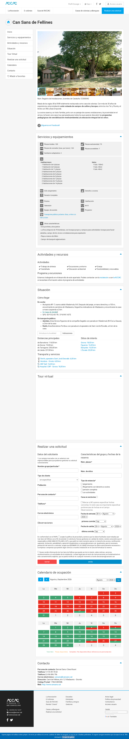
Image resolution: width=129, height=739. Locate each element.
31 (44, 615)
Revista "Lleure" (51, 704)
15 (104, 602)
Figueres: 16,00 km (88, 345)
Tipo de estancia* (88, 481)
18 (56, 606)
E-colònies (28, 11)
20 (80, 606)
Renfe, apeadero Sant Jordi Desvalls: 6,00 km (58, 359)
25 (56, 611)
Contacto (11, 70)
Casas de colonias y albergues (87, 11)
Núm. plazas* (86, 462)
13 (80, 602)
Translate (113, 717)
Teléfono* (42, 504)
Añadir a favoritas (17, 76)
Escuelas (69, 697)
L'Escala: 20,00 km (88, 350)
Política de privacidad (113, 699)
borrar (47, 562)
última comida (88, 531)
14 (92, 602)
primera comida (88, 521)
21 (92, 606)
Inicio (9, 32)
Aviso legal (109, 697)
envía (90, 562)
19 (68, 606)
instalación (104, 278)
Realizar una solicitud (112, 11)
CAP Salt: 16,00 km (47, 364)
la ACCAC (117, 278)
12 (68, 602)
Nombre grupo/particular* (48, 466)
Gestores (69, 704)
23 (116, 606)
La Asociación (13, 11)
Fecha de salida (87, 526)
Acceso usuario (115, 4)
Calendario (12, 65)
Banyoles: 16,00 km (88, 348)
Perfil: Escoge (73, 4)
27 (80, 611)
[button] (119, 59)
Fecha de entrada (88, 514)
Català (107, 709)
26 (68, 611)
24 (44, 611)
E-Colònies (50, 699)
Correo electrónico (46, 513)
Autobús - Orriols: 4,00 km (50, 361)
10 (44, 602)
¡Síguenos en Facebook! (50, 125)
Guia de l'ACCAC (43, 11)
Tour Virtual (12, 54)
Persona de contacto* (47, 494)
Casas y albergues (52, 709)
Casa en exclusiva (88, 497)
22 (104, 606)
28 (92, 611)
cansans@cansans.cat (63, 677)
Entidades (69, 699)
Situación (11, 48)
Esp (88, 4)
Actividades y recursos (17, 43)
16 (116, 602)
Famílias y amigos (72, 702)
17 (44, 606)
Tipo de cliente (44, 476)
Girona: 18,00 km (87, 343)
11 (56, 602)
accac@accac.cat (15, 712)
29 (104, 611)
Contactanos (110, 702)
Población (42, 485)
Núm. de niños (87, 471)
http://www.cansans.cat (51, 685)
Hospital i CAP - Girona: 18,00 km (53, 367)
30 (116, 611)
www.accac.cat (14, 715)
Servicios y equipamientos (19, 37)
